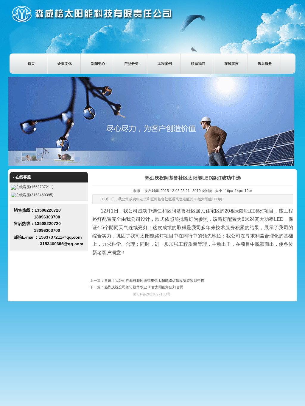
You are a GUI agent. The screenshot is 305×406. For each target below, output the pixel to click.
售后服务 (265, 64)
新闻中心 (98, 64)
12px (249, 191)
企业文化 (64, 64)
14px (239, 191)
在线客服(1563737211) (34, 187)
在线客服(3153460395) (34, 195)
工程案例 (165, 64)
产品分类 (131, 64)
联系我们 (198, 64)
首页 (31, 64)
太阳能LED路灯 (249, 211)
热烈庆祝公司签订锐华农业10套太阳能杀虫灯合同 (143, 287)
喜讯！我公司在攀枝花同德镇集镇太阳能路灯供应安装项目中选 (154, 280)
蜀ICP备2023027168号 (151, 294)
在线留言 (231, 64)
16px (229, 191)
